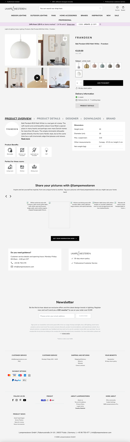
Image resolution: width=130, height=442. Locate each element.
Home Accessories (19, 424)
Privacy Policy (80, 404)
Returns (80, 361)
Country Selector (80, 408)
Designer (72, 118)
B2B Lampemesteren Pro (111, 404)
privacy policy (66, 333)
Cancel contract (80, 365)
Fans (53, 15)
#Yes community (111, 400)
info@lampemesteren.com (24, 267)
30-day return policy (111, 361)
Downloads (92, 118)
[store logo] (15, 8)
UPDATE (88, 24)
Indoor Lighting (19, 29)
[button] (15, 78)
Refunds (80, 363)
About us (80, 400)
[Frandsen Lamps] (83, 37)
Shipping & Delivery (80, 359)
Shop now (71, 24)
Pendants (27, 29)
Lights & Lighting (10, 29)
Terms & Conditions (80, 402)
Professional (65, 20)
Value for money (19, 422)
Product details (48, 118)
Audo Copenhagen (19, 418)
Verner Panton (19, 420)
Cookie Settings (110, 402)
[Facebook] (13, 400)
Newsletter (111, 359)
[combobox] (71, 8)
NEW (109, 15)
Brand (110, 118)
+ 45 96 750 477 (83, 432)
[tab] (19, 118)
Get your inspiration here (64, 238)
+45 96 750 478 (20, 263)
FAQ (19, 361)
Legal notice (80, 406)
